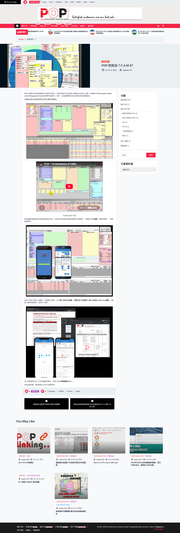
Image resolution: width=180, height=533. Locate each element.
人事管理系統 (126, 131)
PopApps (52, 391)
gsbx (51, 2)
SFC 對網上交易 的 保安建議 (28, 482)
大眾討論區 (55, 25)
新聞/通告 (35, 25)
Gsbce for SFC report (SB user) (105, 463)
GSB (72, 2)
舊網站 (82, 26)
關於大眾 (25, 26)
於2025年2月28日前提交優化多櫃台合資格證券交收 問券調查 (38, 32)
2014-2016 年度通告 (25, 463)
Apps (78, 391)
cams (45, 2)
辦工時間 (74, 26)
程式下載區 (65, 25)
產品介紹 (44, 25)
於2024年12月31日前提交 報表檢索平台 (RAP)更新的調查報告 (79, 32)
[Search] (163, 26)
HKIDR (78, 2)
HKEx (85, 2)
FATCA (124, 127)
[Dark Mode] (158, 26)
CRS (66, 2)
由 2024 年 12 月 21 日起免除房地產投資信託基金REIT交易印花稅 (121, 32)
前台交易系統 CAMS (129, 118)
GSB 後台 (59, 2)
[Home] (17, 26)
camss (70, 391)
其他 (123, 136)
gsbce (92, 2)
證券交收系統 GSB (128, 113)
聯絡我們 (91, 26)
